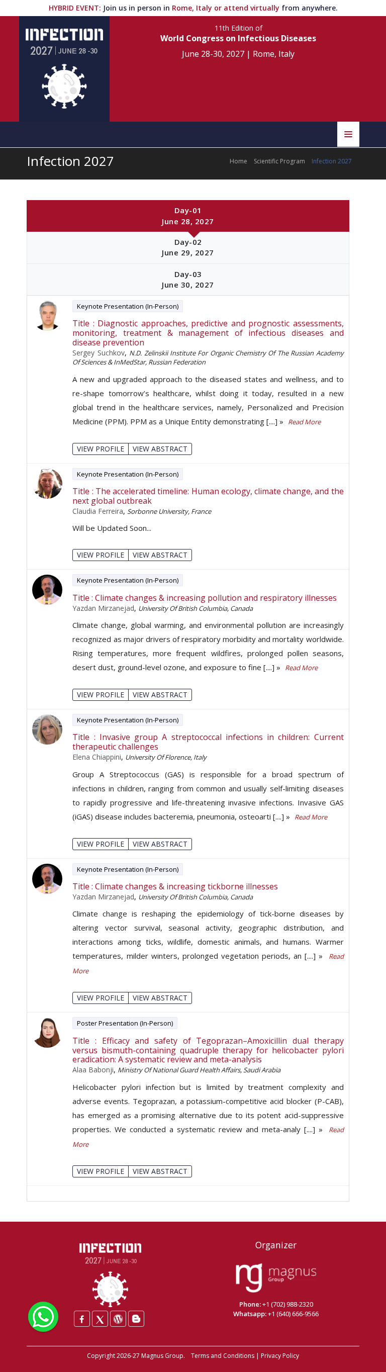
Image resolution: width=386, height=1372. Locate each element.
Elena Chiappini (96, 757)
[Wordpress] (118, 1319)
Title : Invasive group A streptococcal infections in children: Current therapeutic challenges (207, 742)
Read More (304, 421)
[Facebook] (82, 1319)
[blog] (136, 1319)
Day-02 (188, 247)
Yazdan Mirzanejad (103, 608)
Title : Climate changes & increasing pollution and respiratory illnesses (204, 598)
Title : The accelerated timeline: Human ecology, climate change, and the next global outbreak (207, 496)
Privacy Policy (280, 1355)
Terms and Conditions (222, 1355)
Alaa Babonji (93, 1069)
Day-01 (188, 215)
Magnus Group (162, 1355)
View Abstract (160, 448)
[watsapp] (43, 1316)
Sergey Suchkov (98, 352)
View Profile (100, 448)
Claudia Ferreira (97, 511)
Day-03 (188, 279)
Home (238, 161)
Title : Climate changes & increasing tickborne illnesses (175, 886)
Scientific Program (279, 161)
